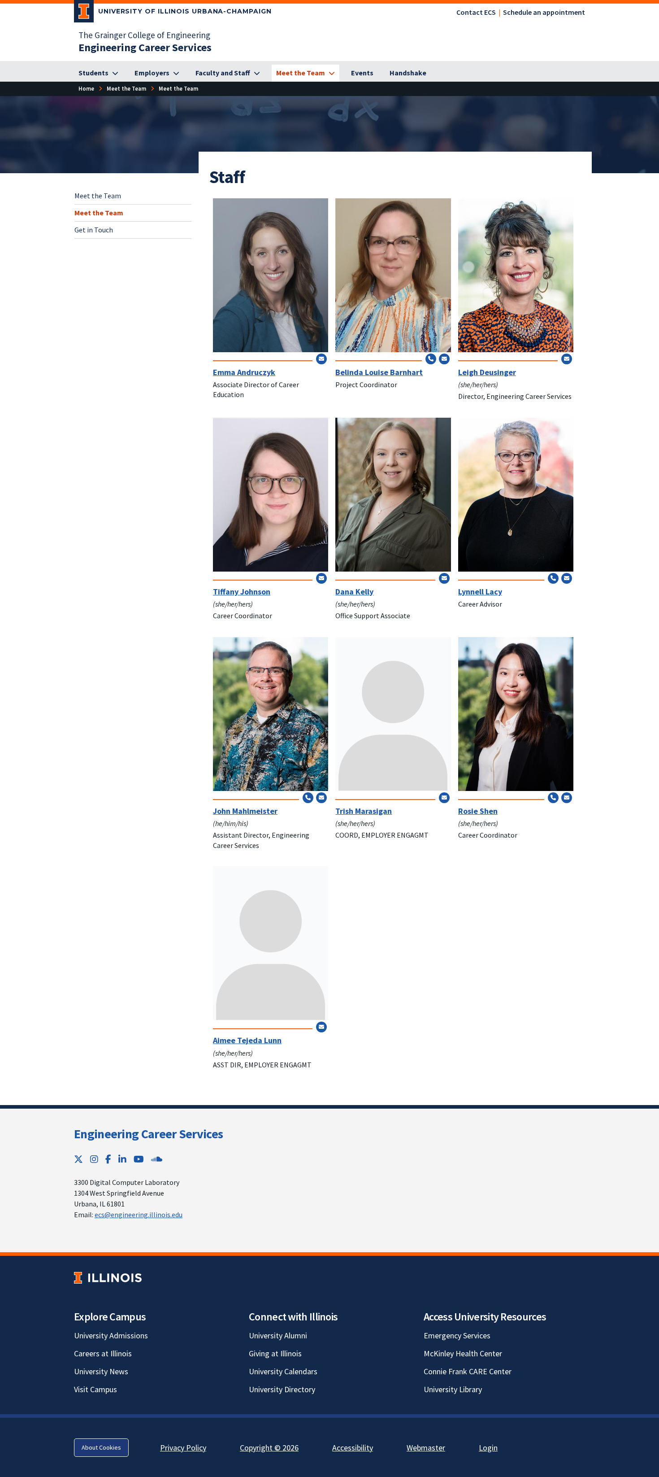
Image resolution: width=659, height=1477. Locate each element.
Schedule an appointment (544, 12)
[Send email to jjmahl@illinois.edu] (321, 797)
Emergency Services (457, 1335)
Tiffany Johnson (241, 591)
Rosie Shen (478, 811)
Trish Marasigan (363, 811)
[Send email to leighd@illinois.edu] (566, 358)
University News (101, 1371)
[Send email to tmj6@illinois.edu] (321, 578)
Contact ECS (476, 12)
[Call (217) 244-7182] (431, 358)
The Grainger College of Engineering (144, 35)
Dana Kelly (354, 591)
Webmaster (426, 1447)
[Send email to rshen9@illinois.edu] (566, 797)
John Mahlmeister (245, 811)
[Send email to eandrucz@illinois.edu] (321, 358)
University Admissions (111, 1335)
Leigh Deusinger (487, 372)
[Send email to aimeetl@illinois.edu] (321, 1027)
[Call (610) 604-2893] (553, 797)
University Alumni (278, 1335)
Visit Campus (95, 1389)
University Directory (282, 1389)
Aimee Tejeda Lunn (247, 1040)
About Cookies (101, 1447)
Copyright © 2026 (269, 1447)
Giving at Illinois (275, 1353)
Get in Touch (93, 229)
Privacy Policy (183, 1447)
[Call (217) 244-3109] (308, 797)
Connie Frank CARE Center (468, 1371)
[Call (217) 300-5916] (553, 578)
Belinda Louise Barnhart (379, 372)
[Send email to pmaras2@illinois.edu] (444, 797)
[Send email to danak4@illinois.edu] (444, 578)
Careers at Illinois (103, 1353)
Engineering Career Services (148, 1134)
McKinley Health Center (463, 1353)
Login (488, 1447)
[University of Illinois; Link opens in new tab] (108, 1278)
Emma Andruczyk (244, 372)
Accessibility (352, 1447)
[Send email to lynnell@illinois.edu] (566, 578)
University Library (453, 1389)
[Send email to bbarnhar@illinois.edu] (444, 358)
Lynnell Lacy (480, 591)
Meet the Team (97, 195)
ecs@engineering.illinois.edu (138, 1214)
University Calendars (283, 1371)
